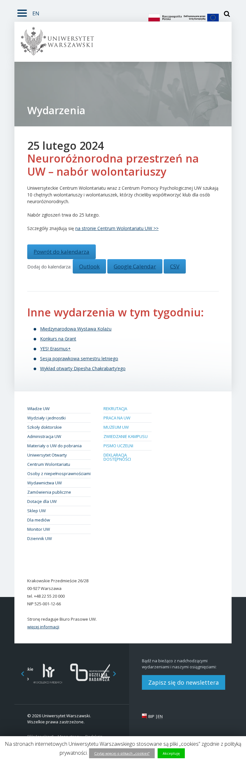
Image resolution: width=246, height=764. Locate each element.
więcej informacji (43, 627)
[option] (48, 673)
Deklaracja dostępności (117, 457)
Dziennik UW (39, 538)
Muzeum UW (116, 427)
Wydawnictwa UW (44, 483)
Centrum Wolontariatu (48, 464)
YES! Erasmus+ (55, 349)
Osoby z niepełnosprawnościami (59, 473)
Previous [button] (19, 673)
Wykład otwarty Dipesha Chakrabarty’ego (83, 368)
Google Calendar (135, 266)
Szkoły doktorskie (44, 427)
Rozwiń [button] (22, 12)
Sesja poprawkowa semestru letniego (79, 358)
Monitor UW (38, 529)
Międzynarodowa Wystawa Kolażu (75, 329)
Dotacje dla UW (42, 501)
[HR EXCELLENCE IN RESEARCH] (48, 673)
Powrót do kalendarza (61, 251)
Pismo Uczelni (118, 446)
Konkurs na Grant (58, 339)
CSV (174, 266)
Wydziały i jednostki (46, 418)
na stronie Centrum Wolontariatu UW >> (117, 228)
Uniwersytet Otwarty (47, 455)
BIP (151, 716)
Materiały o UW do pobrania (54, 446)
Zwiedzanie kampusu (125, 436)
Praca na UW (116, 418)
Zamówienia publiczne (49, 492)
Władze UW (38, 408)
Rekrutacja (115, 408)
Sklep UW (36, 510)
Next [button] (118, 673)
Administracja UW (44, 436)
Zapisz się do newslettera (183, 682)
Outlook (89, 266)
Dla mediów (38, 520)
